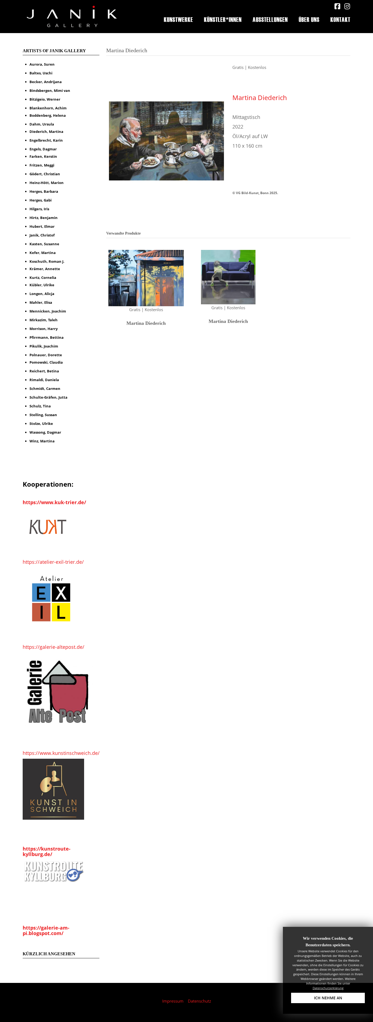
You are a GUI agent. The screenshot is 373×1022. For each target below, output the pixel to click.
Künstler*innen (223, 19)
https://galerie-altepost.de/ (53, 647)
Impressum (172, 1001)
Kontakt (340, 19)
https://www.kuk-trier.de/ (54, 502)
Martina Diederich (259, 97)
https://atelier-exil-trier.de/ (53, 562)
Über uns (309, 19)
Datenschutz (199, 1001)
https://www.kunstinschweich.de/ (61, 753)
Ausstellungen (270, 19)
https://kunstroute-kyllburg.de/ (46, 851)
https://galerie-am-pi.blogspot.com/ (46, 930)
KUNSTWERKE (178, 19)
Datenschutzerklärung (328, 988)
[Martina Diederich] (166, 140)
